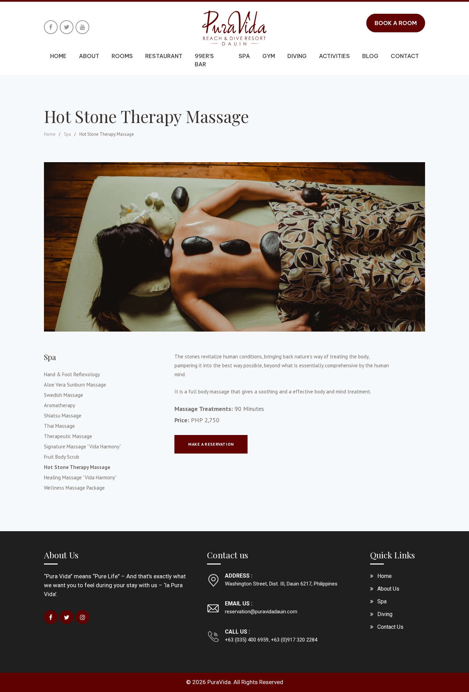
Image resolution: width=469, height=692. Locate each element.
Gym (268, 56)
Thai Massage (59, 426)
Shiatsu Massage (62, 415)
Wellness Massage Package (74, 487)
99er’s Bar (204, 60)
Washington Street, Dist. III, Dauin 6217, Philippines (281, 584)
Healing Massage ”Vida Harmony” (80, 477)
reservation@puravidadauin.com (261, 612)
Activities (334, 56)
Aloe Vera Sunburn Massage (75, 384)
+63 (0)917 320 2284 (293, 640)
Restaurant (163, 56)
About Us (388, 588)
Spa (244, 56)
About (89, 56)
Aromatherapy (59, 405)
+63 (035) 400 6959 (246, 640)
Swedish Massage (63, 395)
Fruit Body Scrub (61, 457)
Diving (297, 56)
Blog (370, 56)
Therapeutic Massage (68, 436)
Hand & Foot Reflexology (72, 374)
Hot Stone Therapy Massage (77, 467)
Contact (405, 56)
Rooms (122, 56)
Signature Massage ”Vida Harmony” (82, 446)
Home (58, 56)
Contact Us (390, 627)
